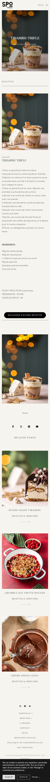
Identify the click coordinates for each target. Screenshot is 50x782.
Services (25, 718)
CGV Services (25, 748)
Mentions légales (25, 738)
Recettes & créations (25, 44)
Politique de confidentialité (25, 743)
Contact (25, 728)
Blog (25, 733)
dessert (25, 413)
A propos (25, 723)
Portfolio (25, 713)
